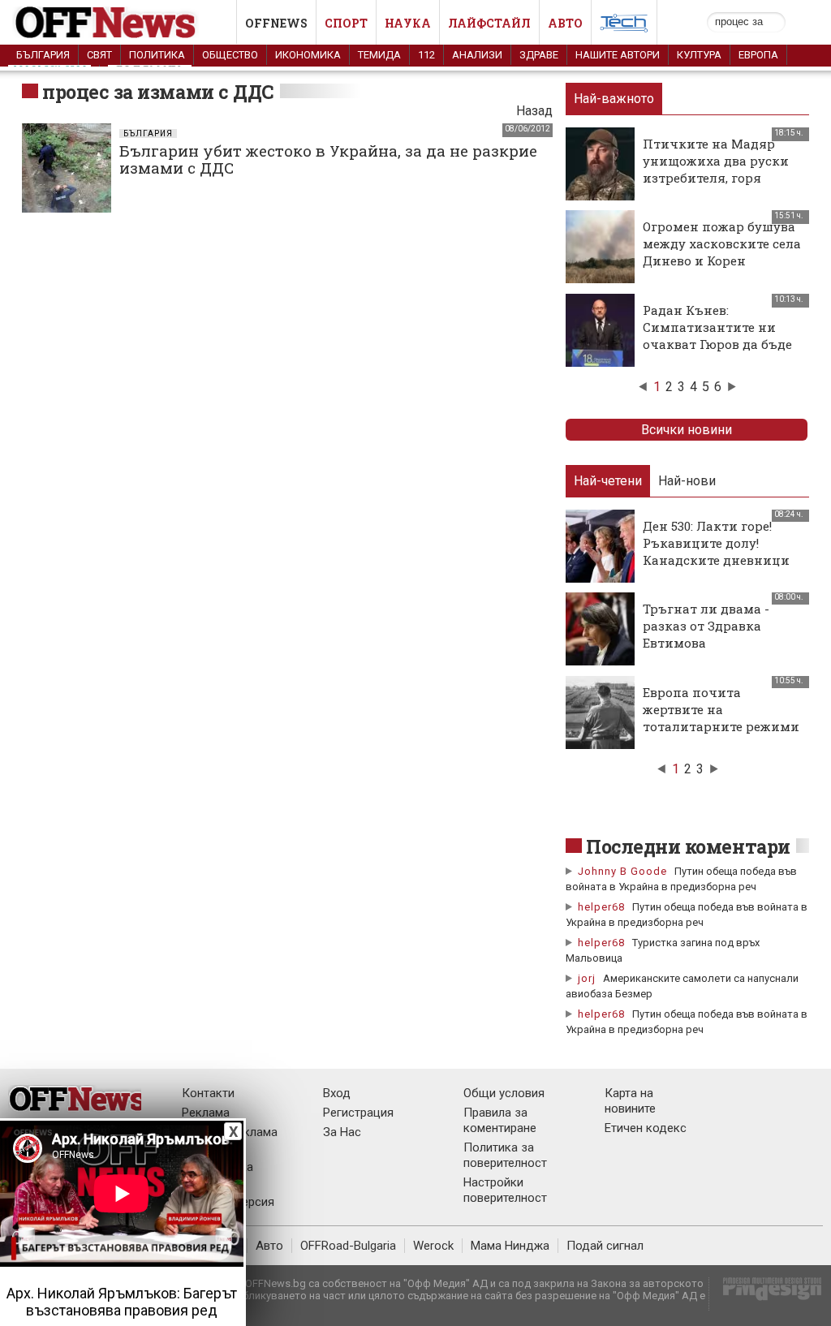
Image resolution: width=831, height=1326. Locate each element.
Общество (230, 55)
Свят (99, 55)
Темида (379, 55)
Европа (758, 55)
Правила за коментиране (499, 1120)
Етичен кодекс (646, 1128)
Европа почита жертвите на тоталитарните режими (721, 709)
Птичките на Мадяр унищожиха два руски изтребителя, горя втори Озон (716, 169)
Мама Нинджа (510, 1245)
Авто (565, 23)
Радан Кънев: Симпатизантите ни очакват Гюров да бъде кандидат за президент (720, 335)
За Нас (342, 1132)
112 (426, 55)
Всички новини (686, 429)
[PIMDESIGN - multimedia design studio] (765, 1294)
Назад (534, 110)
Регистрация (358, 1112)
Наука (408, 23)
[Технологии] (624, 26)
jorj (588, 978)
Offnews (276, 23)
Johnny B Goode (622, 871)
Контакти (208, 1093)
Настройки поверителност (505, 1190)
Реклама (206, 1112)
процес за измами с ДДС (158, 92)
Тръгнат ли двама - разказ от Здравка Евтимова (706, 626)
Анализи (477, 55)
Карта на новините (630, 1101)
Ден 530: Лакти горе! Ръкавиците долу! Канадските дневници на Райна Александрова (721, 551)
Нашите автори (617, 55)
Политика (157, 55)
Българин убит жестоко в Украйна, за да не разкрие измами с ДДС (328, 159)
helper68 (601, 907)
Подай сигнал (605, 1245)
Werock (433, 1245)
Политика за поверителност (505, 1155)
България (43, 55)
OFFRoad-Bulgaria (348, 1245)
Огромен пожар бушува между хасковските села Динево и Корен (722, 243)
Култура (699, 55)
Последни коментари (688, 846)
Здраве (538, 55)
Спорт (346, 23)
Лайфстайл (489, 23)
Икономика (308, 55)
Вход (337, 1093)
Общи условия (504, 1093)
